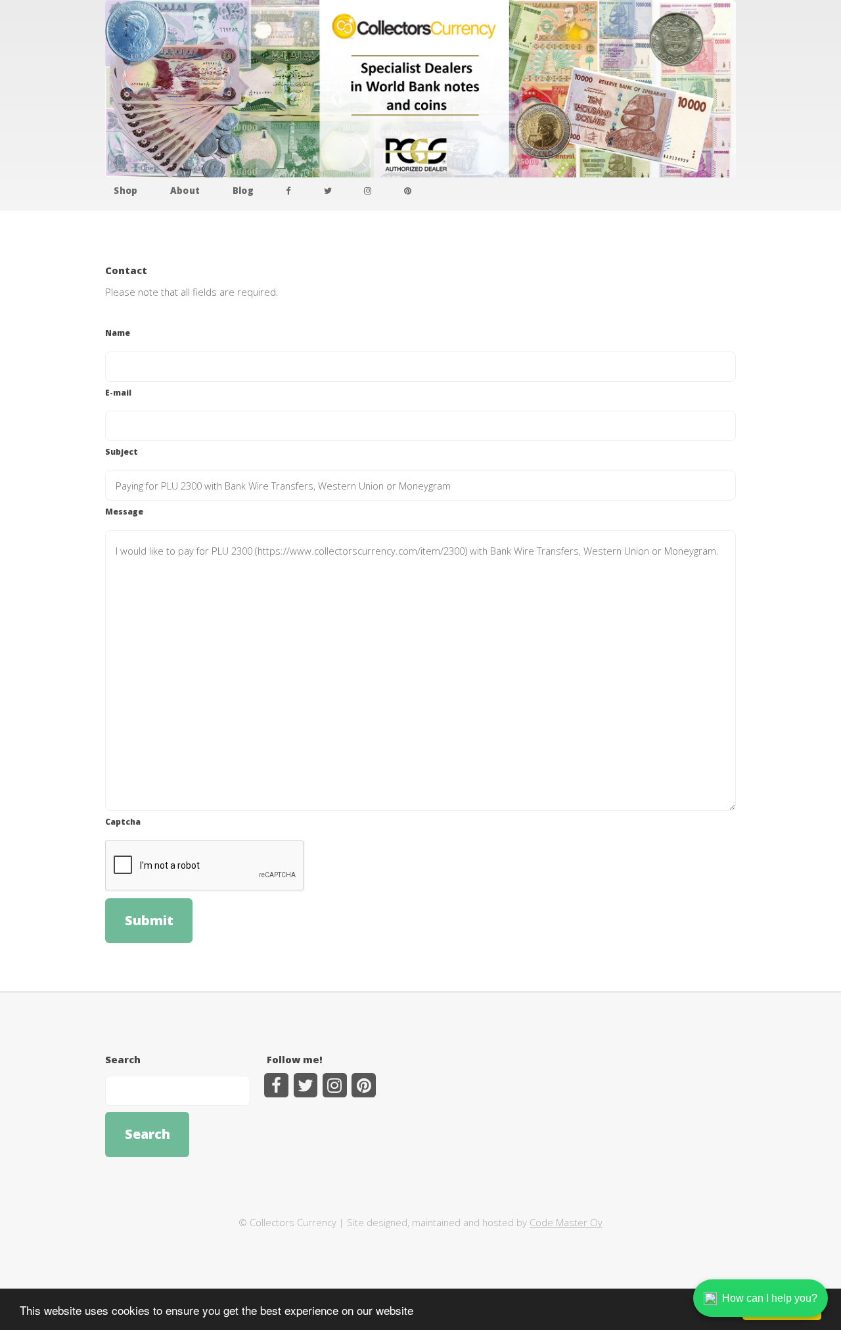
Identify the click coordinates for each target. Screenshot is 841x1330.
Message (124, 511)
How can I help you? (769, 1298)
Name (117, 332)
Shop (125, 190)
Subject (121, 451)
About (185, 190)
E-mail (118, 392)
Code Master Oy (566, 1222)
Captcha (123, 821)
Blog (243, 190)
